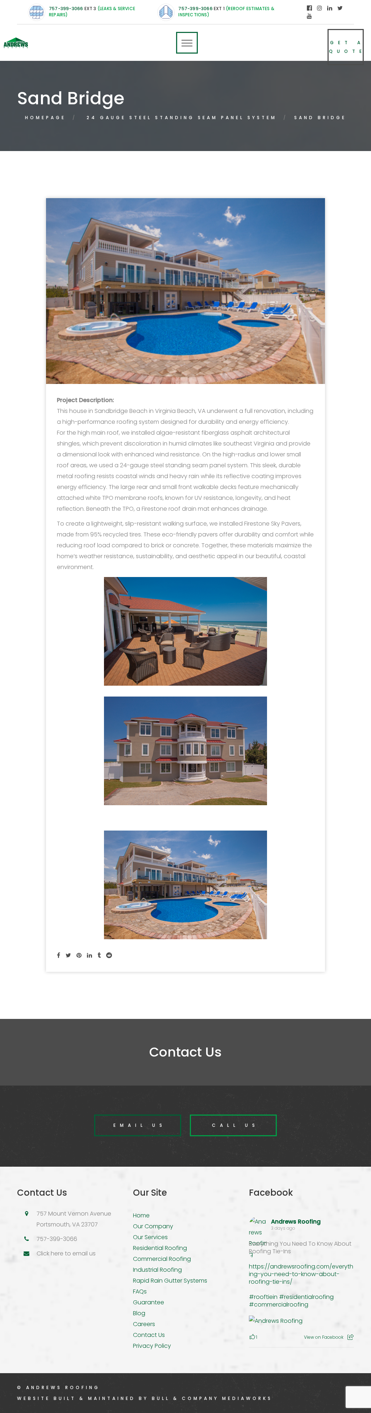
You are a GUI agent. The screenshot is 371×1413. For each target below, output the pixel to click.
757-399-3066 (66, 8)
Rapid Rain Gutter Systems (170, 1280)
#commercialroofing (278, 1304)
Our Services (150, 1237)
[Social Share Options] (350, 1337)
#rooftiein (263, 1297)
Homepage (45, 117)
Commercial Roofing (162, 1259)
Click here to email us (66, 1253)
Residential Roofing (160, 1248)
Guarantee (148, 1302)
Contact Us (149, 1335)
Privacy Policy (152, 1346)
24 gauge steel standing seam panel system (182, 117)
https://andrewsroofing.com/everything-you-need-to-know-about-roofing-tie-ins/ (301, 1274)
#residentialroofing (306, 1297)
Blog (139, 1313)
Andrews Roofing (296, 1221)
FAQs (140, 1291)
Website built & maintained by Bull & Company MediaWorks (144, 1398)
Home (141, 1215)
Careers (144, 1324)
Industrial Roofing (157, 1270)
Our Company (153, 1226)
